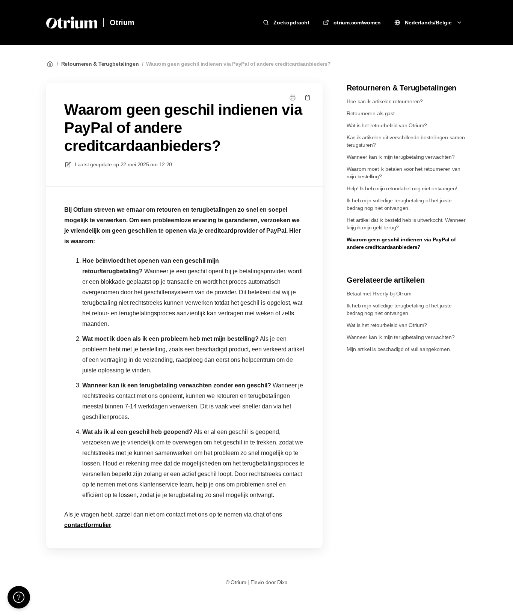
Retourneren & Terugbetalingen (100, 64)
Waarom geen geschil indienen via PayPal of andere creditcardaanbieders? (238, 64)
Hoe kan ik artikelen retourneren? (385, 101)
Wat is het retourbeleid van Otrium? (387, 125)
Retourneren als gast (370, 113)
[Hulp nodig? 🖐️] (19, 597)
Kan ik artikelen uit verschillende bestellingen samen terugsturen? (406, 141)
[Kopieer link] (308, 98)
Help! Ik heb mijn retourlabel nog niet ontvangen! (402, 188)
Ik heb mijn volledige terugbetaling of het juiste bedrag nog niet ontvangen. (399, 204)
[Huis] (71, 23)
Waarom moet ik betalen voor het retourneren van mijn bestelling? (403, 172)
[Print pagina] (293, 98)
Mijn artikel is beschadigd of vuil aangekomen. (399, 349)
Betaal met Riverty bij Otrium (379, 294)
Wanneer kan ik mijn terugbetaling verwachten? (400, 157)
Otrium (122, 22)
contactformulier (87, 525)
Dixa (282, 582)
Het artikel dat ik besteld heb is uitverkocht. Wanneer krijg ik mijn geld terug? (406, 223)
